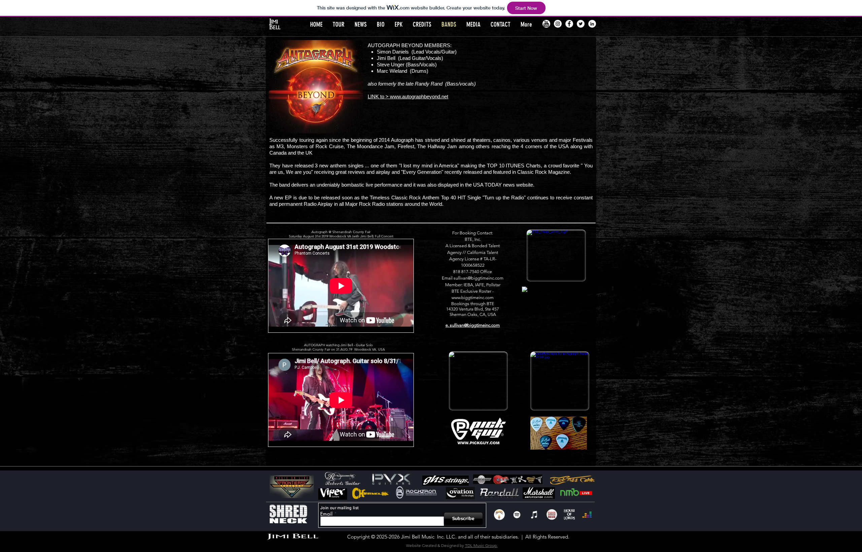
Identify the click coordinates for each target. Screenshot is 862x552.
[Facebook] (569, 24)
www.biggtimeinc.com (473, 297)
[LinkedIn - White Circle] (592, 24)
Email (326, 513)
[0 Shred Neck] (551, 514)
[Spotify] (516, 514)
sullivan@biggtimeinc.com (478, 278)
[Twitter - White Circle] (581, 24)
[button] (473, 24)
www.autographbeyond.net (419, 96)
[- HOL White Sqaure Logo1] (569, 514)
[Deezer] (587, 514)
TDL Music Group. (481, 545)
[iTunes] (534, 514)
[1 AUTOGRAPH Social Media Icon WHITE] (499, 514)
